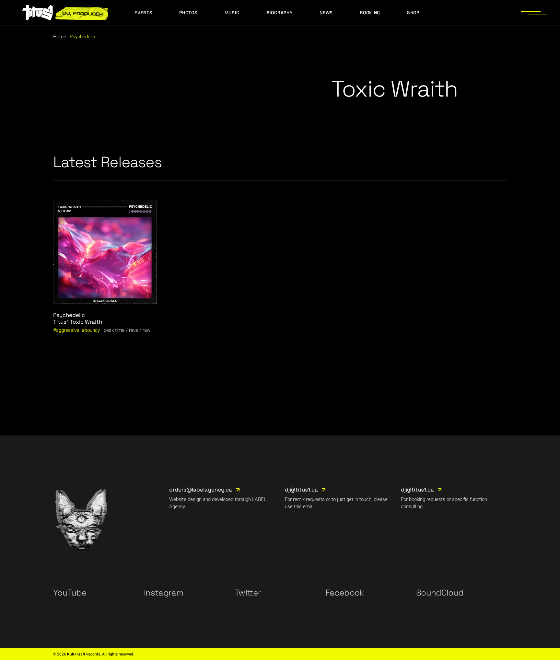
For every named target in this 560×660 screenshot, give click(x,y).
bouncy (92, 330)
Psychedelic (69, 314)
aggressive (67, 330)
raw (146, 330)
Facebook (344, 592)
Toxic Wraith (86, 321)
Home (59, 36)
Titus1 (61, 321)
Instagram (163, 592)
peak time (114, 330)
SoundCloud (440, 592)
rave (133, 330)
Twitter (248, 592)
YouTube (70, 592)
